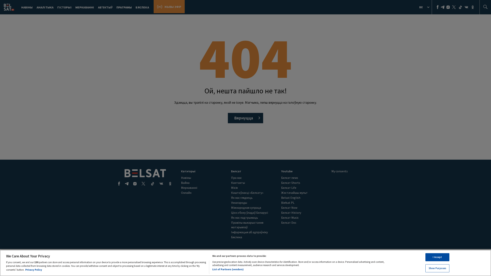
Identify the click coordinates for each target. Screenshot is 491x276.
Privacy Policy (33, 269)
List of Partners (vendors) (228, 269)
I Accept (437, 257)
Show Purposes (437, 268)
